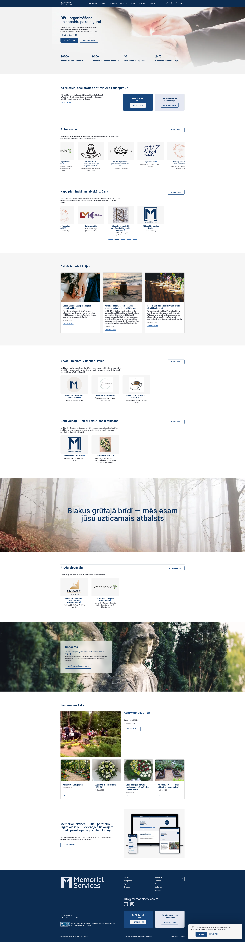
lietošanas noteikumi (145, 936)
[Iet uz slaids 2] (104, 175)
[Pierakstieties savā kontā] (176, 3)
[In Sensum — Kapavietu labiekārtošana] (105, 587)
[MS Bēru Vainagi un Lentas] (74, 444)
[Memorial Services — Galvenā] (66, 3)
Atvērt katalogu (175, 568)
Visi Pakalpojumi (89, 40)
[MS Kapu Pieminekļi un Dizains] (133, 215)
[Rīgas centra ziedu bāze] (105, 444)
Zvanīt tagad (70, 40)
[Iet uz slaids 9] (147, 175)
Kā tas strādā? (69, 845)
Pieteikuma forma (169, 105)
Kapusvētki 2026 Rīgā (137, 713)
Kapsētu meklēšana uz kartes (78, 666)
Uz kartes (158, 887)
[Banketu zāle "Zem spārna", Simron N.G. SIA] (136, 384)
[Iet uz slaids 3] (110, 175)
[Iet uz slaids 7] (135, 175)
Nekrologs (123, 3)
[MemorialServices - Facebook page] (126, 904)
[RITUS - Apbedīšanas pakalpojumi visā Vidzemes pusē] (103, 150)
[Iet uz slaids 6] (128, 175)
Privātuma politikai (130, 936)
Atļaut (201, 934)
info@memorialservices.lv (141, 899)
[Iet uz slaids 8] (141, 175)
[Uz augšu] (182, 879)
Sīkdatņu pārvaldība (73, 918)
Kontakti (152, 3)
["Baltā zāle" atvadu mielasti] (105, 384)
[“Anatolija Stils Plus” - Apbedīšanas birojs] (163, 151)
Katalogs (113, 3)
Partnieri (142, 3)
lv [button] (181, 3)
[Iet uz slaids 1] (98, 175)
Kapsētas (104, 3)
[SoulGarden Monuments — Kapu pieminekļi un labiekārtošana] (74, 587)
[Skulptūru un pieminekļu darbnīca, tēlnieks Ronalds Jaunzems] (103, 215)
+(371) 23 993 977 (138, 105)
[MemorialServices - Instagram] (132, 904)
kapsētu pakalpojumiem (80, 29)
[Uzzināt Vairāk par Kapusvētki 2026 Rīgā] (90, 734)
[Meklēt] (167, 3)
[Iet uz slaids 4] (116, 175)
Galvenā (126, 877)
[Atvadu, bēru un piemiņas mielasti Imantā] (74, 384)
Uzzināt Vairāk (65, 102)
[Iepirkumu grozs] (172, 3)
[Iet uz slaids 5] (122, 175)
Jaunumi (133, 3)
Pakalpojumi (93, 3)
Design (178, 936)
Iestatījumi (213, 934)
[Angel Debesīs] (133, 150)
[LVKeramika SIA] (74, 215)
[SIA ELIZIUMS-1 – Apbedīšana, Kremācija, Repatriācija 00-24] (73, 151)
